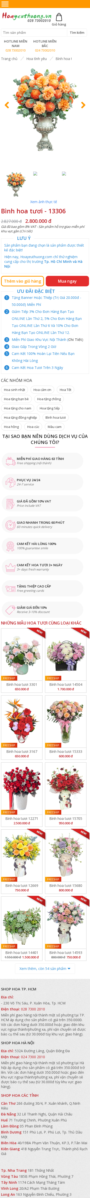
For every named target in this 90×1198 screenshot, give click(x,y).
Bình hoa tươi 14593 (65, 952)
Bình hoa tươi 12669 (21, 885)
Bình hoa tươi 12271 (21, 818)
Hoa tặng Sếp (50, 408)
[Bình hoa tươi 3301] (21, 655)
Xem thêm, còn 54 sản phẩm (43, 968)
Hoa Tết (65, 389)
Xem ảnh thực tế (43, 201)
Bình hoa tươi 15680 (65, 885)
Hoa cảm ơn (42, 389)
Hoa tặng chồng (49, 399)
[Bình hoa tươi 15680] (65, 856)
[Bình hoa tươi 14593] (65, 923)
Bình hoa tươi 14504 (65, 684)
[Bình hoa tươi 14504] (65, 655)
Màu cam (55, 426)
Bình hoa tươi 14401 (21, 952)
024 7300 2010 (33, 1056)
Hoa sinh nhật (14, 389)
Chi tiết (26, 231)
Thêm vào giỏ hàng (22, 281)
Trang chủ (9, 58)
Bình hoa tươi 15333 (65, 751)
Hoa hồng (11, 426)
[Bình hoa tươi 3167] (21, 722)
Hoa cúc (33, 426)
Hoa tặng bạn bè (16, 399)
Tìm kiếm (77, 32)
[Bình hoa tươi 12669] (21, 856)
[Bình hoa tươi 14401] (21, 923)
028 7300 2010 (33, 1009)
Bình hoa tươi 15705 (65, 818)
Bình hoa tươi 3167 (21, 751)
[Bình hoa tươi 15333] (65, 722)
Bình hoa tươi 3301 (21, 684)
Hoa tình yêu (36, 58)
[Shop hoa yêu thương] (26, 21)
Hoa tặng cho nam (17, 408)
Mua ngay (67, 281)
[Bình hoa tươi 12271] (21, 789)
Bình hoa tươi (67, 58)
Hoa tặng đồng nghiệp (20, 417)
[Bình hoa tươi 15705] (65, 789)
